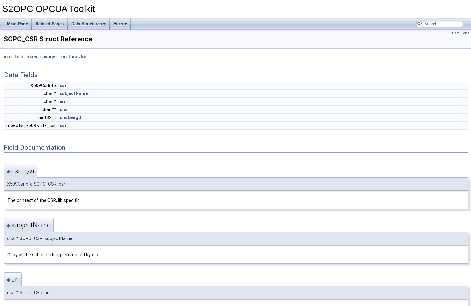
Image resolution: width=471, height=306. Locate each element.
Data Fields (460, 33)
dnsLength (71, 117)
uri (62, 101)
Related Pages (50, 23)
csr (63, 85)
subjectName (74, 93)
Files (118, 23)
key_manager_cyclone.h (56, 56)
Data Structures (86, 23)
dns (64, 109)
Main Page (17, 23)
